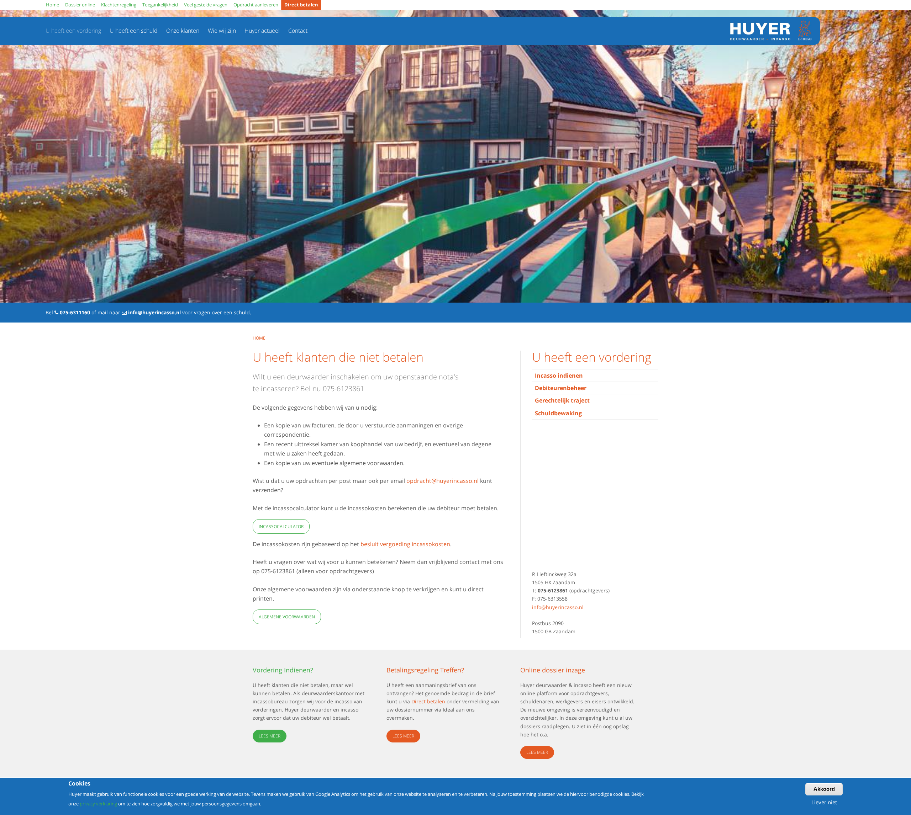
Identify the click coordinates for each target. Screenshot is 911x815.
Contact (297, 30)
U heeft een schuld (134, 30)
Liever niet (824, 802)
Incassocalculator (281, 526)
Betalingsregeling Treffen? (425, 670)
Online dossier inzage (552, 670)
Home (259, 338)
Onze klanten (182, 30)
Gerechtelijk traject (562, 400)
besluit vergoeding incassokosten (405, 544)
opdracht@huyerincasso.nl (442, 481)
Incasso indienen (559, 375)
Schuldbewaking (558, 413)
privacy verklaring (98, 803)
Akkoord (824, 789)
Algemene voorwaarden (287, 617)
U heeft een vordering (73, 30)
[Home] (767, 31)
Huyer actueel (262, 30)
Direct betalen (428, 701)
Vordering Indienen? (283, 670)
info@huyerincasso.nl (154, 312)
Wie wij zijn (222, 30)
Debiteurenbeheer (560, 388)
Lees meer (269, 736)
